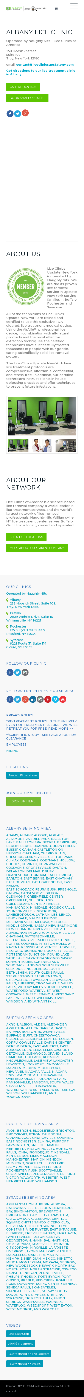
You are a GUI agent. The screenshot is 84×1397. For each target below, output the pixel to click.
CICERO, (54, 1222)
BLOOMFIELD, (44, 1131)
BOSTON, (29, 1032)
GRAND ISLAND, (60, 1053)
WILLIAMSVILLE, (34, 1093)
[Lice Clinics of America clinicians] (42, 445)
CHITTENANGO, (34, 1222)
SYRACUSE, (15, 1298)
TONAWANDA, (45, 1086)
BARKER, (46, 1028)
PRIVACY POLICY (19, 715)
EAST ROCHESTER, (21, 1141)
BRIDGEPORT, (17, 1215)
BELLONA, (43, 1208)
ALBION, (26, 1024)
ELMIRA (43, 1141)
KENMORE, (52, 1057)
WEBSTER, (50, 1177)
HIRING (12, 751)
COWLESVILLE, (31, 1042)
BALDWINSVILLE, (20, 1208)
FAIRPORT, (60, 1141)
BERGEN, (24, 1131)
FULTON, (38, 1237)
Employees (16, 744)
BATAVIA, (13, 1032)
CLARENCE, (15, 1039)
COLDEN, (66, 1039)
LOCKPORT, (35, 1064)
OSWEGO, (69, 1269)
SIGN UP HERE (24, 801)
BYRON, (35, 1134)
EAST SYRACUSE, (63, 1229)
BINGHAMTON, (26, 1211)
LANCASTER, (63, 1061)
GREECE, (38, 1145)
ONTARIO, (57, 1163)
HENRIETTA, (16, 1149)
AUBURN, (42, 1204)
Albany (15, 600)
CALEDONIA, (52, 1134)
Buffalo (15, 613)
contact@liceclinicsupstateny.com (45, 65)
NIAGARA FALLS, (38, 1072)
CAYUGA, (23, 1219)
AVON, (11, 1131)
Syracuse (17, 640)
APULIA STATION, (20, 1204)
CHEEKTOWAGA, (47, 1035)
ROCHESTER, (16, 1170)
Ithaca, (25, 1244)
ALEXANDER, (57, 1024)
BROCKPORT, (17, 1134)
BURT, (28, 1035)
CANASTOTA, (58, 1215)
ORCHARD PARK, (53, 1079)
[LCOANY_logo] (26, 8)
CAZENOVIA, (41, 1219)
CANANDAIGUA (18, 1138)
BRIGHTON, (65, 1131)
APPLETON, (15, 1028)
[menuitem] (72, 8)
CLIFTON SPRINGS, (43, 1226)
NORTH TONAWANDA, (45, 1075)
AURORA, (58, 1204)
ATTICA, (32, 1028)
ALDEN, (40, 1024)
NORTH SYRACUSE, (45, 1269)
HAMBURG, (15, 1057)
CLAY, (65, 1222)
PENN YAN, (29, 1273)
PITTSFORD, (52, 1167)
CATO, (11, 1219)
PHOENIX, (29, 1277)
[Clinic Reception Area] (66, 445)
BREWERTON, (50, 1211)
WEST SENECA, (63, 1090)
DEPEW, (12, 1046)
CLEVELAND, (16, 1226)
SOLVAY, (48, 1291)
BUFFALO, (14, 1035)
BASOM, (60, 1028)
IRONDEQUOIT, (41, 1152)
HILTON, (33, 1149)
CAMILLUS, (38, 1215)
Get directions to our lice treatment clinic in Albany (40, 72)
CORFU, (12, 1042)
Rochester (18, 626)
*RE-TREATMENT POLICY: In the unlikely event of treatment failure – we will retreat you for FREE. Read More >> (42, 724)
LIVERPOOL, (16, 1251)
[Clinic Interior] (42, 416)
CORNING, (65, 1138)
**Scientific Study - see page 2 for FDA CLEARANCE (41, 736)
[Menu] (72, 8)
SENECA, (70, 1284)
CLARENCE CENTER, (41, 1039)
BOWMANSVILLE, (51, 1032)
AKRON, (12, 1024)
